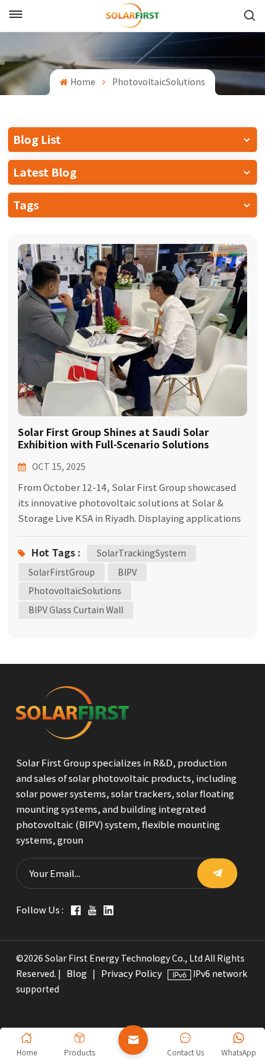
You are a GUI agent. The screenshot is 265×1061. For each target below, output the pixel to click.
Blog (77, 973)
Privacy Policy (131, 973)
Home (82, 82)
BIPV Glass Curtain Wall (75, 610)
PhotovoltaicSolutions (74, 590)
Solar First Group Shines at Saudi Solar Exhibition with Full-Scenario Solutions (113, 438)
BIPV (127, 572)
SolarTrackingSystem (141, 553)
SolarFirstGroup (61, 572)
